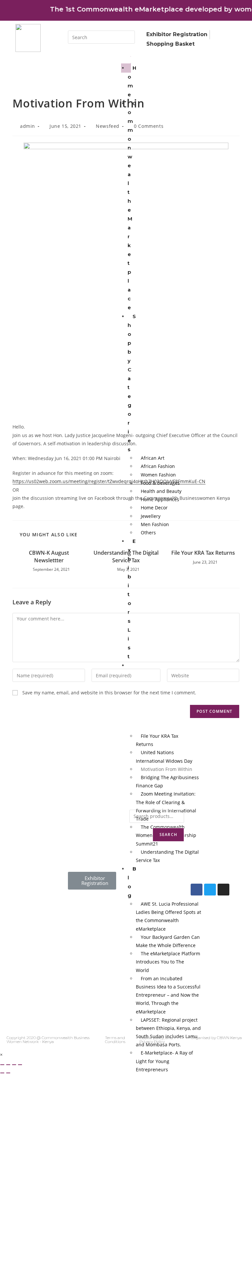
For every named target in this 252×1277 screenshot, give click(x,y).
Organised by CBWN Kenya (216, 1037)
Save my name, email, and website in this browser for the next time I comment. (109, 692)
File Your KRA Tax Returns (203, 552)
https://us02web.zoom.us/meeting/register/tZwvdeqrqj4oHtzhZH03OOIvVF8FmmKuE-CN (108, 481)
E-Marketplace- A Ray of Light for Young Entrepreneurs (164, 1061)
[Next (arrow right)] (8, 1073)
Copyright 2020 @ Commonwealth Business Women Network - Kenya (48, 1039)
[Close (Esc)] (2, 1064)
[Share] (8, 1064)
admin (27, 126)
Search (168, 834)
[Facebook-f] (196, 889)
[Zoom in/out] (20, 1064)
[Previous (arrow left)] (2, 1073)
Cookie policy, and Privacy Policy (156, 1039)
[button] (92, 881)
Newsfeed (107, 126)
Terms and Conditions (115, 1039)
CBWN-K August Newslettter (49, 556)
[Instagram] (223, 889)
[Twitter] (210, 889)
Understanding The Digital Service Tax (126, 556)
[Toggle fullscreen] (14, 1064)
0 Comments (148, 126)
